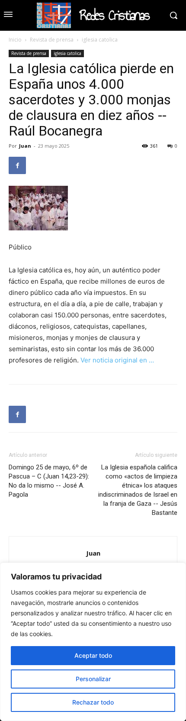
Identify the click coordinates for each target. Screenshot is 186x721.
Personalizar (93, 678)
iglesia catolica (100, 39)
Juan (25, 145)
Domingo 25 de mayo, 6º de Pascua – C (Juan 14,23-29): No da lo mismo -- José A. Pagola (49, 480)
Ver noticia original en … (117, 360)
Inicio (15, 39)
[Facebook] (17, 165)
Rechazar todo (93, 702)
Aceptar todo (93, 655)
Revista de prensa (52, 39)
